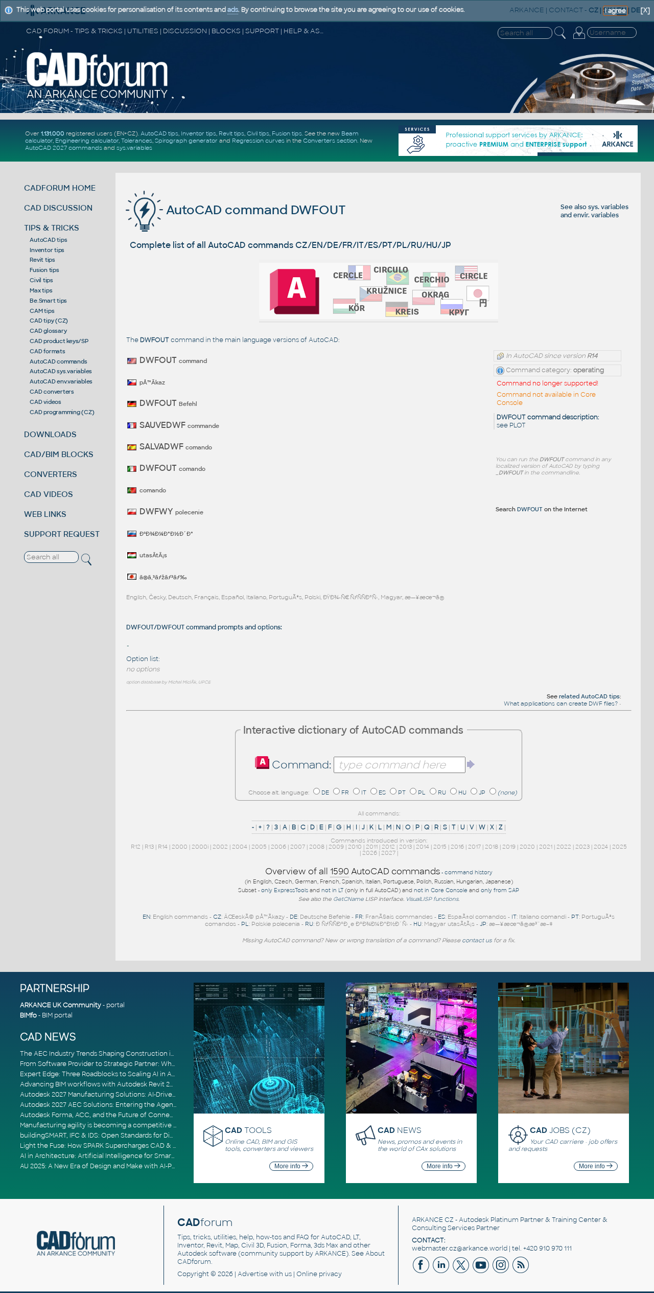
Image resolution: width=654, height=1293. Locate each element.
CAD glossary (48, 330)
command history (469, 872)
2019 (509, 846)
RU (442, 792)
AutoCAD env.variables (61, 381)
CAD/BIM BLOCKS (59, 454)
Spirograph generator (186, 140)
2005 (259, 846)
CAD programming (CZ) (62, 412)
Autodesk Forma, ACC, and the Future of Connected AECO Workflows (130, 1115)
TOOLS (248, 1130)
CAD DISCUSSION (58, 208)
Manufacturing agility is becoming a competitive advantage (113, 1125)
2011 (372, 846)
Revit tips (231, 133)
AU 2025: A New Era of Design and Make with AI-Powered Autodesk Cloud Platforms (149, 1166)
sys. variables (608, 207)
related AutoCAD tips (589, 696)
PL (422, 792)
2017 (474, 846)
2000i (200, 846)
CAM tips (42, 310)
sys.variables (134, 147)
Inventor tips (198, 133)
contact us (477, 940)
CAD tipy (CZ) (49, 320)
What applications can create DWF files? (561, 703)
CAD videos (45, 401)
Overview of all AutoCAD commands (352, 871)
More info (288, 1166)
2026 (369, 852)
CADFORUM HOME (60, 188)
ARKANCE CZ (433, 1220)
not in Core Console (441, 890)
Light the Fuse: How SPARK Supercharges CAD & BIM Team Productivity (131, 1146)
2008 (316, 846)
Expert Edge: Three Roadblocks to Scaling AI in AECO (103, 1074)
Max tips (41, 290)
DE (325, 792)
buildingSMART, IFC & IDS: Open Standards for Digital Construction (123, 1135)
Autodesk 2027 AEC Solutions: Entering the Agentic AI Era (110, 1105)
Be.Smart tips (48, 300)
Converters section (330, 140)
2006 (278, 846)
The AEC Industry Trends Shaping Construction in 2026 (106, 1054)
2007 (297, 846)
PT (402, 792)
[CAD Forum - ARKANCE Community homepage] (98, 98)
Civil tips (258, 133)
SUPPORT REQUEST (62, 534)
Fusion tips (287, 133)
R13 (149, 846)
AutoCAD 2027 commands (63, 147)
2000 (180, 846)
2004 (239, 846)
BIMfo (28, 1015)
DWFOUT (530, 509)
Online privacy (319, 1274)
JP (482, 792)
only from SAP (500, 890)
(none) (507, 792)
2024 (601, 846)
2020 (527, 846)
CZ (217, 916)
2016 (457, 846)
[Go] (471, 764)
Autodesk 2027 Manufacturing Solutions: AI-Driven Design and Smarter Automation (149, 1095)
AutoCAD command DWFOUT (254, 210)
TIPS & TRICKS (51, 228)
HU (462, 792)
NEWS (400, 1130)
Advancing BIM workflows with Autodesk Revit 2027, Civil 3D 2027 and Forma (139, 1084)
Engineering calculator (87, 140)
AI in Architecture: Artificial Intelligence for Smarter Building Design (125, 1156)
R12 (136, 846)
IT (363, 792)
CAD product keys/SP (59, 341)
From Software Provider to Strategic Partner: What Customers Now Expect (137, 1064)
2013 (405, 846)
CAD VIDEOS (48, 494)
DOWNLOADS (50, 434)
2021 (545, 846)
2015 (440, 846)
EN (146, 916)
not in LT (332, 890)
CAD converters (52, 391)
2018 (491, 846)
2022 (563, 846)
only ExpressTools (284, 890)
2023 (582, 846)
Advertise (253, 1274)
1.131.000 (52, 133)
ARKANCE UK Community (60, 1005)
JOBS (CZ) (560, 1130)
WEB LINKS (45, 514)
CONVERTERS (50, 474)
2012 (388, 846)
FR (345, 792)
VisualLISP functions (432, 899)
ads (232, 10)
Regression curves (258, 140)
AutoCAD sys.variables (61, 371)
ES (382, 792)
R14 (163, 846)
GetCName (348, 899)
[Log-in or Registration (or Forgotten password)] (579, 38)
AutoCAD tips (159, 133)
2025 (619, 846)
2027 (388, 852)
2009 (336, 846)
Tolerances (136, 140)
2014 (422, 846)
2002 (220, 846)
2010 (355, 846)
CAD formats (47, 351)
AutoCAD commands (58, 361)
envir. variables (596, 215)
